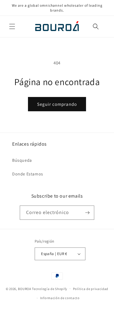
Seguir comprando (57, 104)
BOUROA (24, 288)
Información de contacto (60, 298)
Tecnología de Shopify (49, 288)
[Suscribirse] (87, 213)
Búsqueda (22, 160)
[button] (12, 26)
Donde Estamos (27, 174)
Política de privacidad (90, 289)
